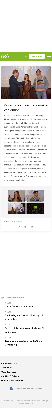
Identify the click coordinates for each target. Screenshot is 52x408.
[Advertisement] (26, 26)
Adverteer (6, 367)
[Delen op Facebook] (19, 225)
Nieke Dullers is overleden (19, 306)
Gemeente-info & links (12, 380)
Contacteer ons (9, 363)
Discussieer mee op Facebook (29, 389)
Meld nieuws (37, 56)
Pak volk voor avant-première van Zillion (26, 107)
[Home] (4, 57)
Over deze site (8, 372)
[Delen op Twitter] (25, 225)
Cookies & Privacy (10, 376)
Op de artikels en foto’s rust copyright (32, 400)
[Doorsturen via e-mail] (32, 225)
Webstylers (28, 403)
